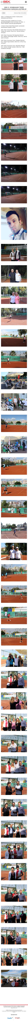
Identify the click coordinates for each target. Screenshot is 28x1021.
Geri (4, 13)
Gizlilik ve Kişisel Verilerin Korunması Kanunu (14, 1010)
